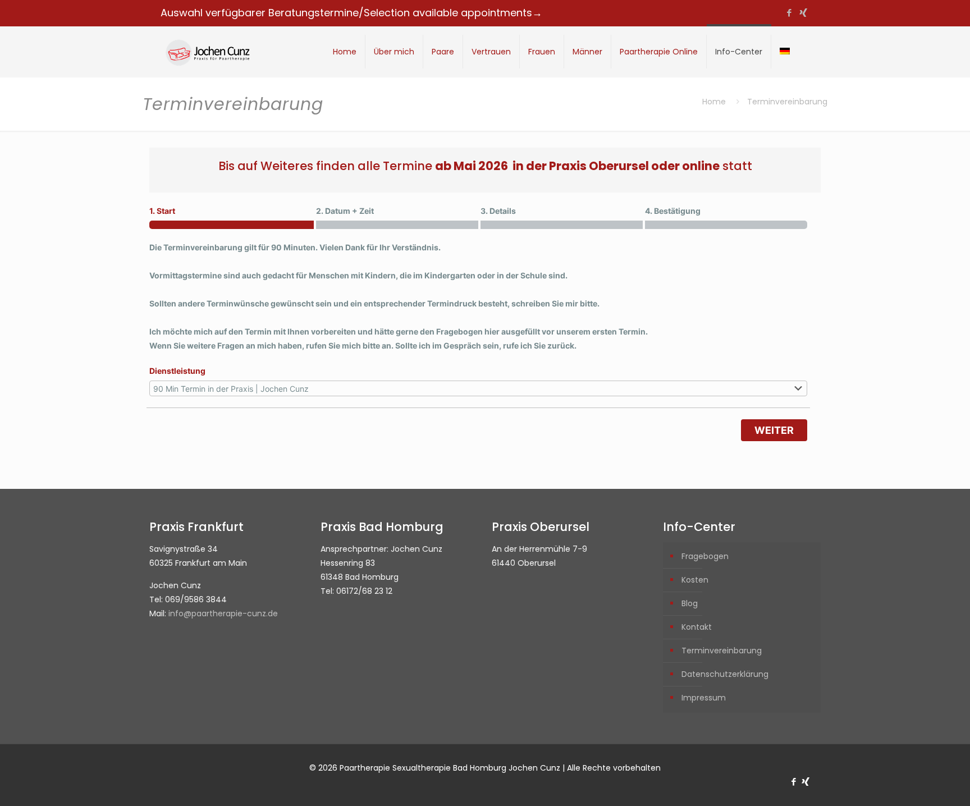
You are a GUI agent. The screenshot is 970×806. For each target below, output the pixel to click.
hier (492, 331)
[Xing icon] (803, 13)
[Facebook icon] (789, 13)
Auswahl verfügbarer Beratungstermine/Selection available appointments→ (351, 13)
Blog (689, 603)
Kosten (694, 579)
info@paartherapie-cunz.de (223, 613)
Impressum (703, 697)
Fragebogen (705, 556)
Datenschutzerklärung (724, 674)
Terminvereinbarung (721, 650)
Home (714, 101)
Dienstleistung (177, 370)
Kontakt (696, 627)
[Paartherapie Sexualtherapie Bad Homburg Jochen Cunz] (207, 51)
